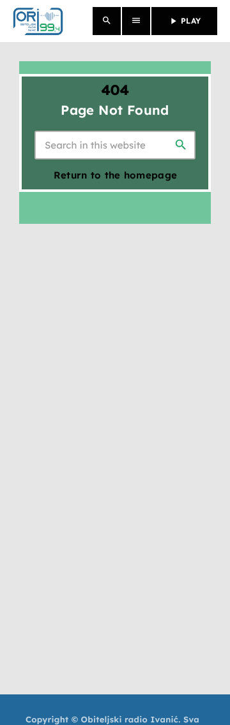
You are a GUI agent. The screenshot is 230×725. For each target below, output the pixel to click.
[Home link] (38, 21)
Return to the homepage (116, 175)
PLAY (184, 21)
